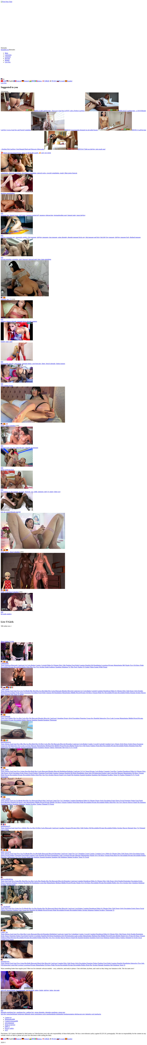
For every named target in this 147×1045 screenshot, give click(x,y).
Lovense (117, 718)
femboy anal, (5, 341)
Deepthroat (107, 691)
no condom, (5, 492)
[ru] (7, 662)
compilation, (5, 173)
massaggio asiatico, (22, 237)
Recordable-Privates (7, 667)
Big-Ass (39, 691)
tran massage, (53, 237)
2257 (6, 1030)
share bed (17, 1014)
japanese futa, (5, 215)
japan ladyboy (80, 215)
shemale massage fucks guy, (77, 237)
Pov (103, 693)
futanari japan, (14, 215)
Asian (17, 881)
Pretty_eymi (4, 592)
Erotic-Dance (20, 693)
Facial (31, 773)
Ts (84, 667)
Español (69, 81)
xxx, (32, 492)
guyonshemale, (21, 990)
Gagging (82, 665)
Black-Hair (42, 800)
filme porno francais (70, 173)
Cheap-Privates (90, 771)
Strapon (47, 747)
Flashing (69, 665)
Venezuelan (4, 777)
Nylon (131, 936)
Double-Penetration (124, 881)
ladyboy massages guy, (8, 237)
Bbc (31, 691)
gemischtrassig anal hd (13, 512)
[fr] (7, 590)
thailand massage (135, 237)
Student (28, 804)
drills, (36, 492)
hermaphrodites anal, (61, 215)
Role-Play (30, 667)
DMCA (7, 1026)
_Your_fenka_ (5, 689)
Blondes (65, 691)
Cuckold (44, 665)
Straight (3, 50)
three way (57, 492)
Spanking (59, 667)
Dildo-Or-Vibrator (53, 665)
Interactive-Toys (105, 718)
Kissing (104, 773)
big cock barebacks (95, 1014)
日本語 (46, 81)
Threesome (53, 720)
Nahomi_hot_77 (6, 299)
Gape (37, 855)
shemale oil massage (31, 448)
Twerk (75, 747)
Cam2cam (21, 665)
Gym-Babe (37, 936)
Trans (3, 665)
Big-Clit (38, 744)
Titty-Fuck (74, 667)
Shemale (18, 747)
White (101, 667)
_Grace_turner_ (6, 799)
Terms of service (10, 1025)
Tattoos (52, 747)
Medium (58, 883)
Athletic (10, 718)
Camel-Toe (56, 800)
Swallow (111, 775)
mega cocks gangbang (45, 1014)
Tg (69, 667)
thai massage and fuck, (93, 237)
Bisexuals (14, 665)
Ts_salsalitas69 (5, 907)
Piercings (13, 938)
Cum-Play (113, 771)
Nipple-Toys (129, 665)
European (28, 693)
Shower (130, 802)
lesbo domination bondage (60, 1014)
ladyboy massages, (43, 237)
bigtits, (41, 990)
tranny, (52, 492)
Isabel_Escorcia (6, 852)
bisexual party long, (34, 259)
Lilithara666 (4, 663)
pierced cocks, (42, 173)
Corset (87, 853)
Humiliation (97, 665)
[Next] (1, 151)
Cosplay (38, 665)
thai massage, (32, 237)
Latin (112, 718)
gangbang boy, (21, 1012)
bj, (49, 492)
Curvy (113, 744)
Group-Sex (90, 718)
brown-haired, (11, 990)
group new (61, 1012)
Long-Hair (114, 773)
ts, (9, 492)
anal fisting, (18, 363)
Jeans (87, 773)
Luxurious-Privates (107, 665)
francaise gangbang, (15, 173)
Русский (62, 81)
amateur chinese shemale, (9, 321)
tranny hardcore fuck (7, 470)
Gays (7, 50)
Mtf (123, 665)
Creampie (107, 771)
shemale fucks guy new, (8, 448)
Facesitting (34, 693)
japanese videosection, (47, 215)
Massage (34, 746)
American (8, 665)
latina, (52, 990)
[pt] (7, 850)
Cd (81, 771)
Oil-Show (137, 665)
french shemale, (51, 363)
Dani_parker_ (5, 552)
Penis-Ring (99, 746)
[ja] (7, 424)
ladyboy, (47, 990)
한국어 (54, 81)
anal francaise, (37, 363)
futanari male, (72, 215)
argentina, (15, 259)
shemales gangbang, (51, 1012)
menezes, (41, 492)
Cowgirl (96, 744)
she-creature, (14, 492)
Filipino (3, 910)
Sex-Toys (36, 667)
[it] (12, 687)
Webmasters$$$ (10, 1019)
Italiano (39, 81)
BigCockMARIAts (7, 879)
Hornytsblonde (5, 716)
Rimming (132, 746)
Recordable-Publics (20, 667)
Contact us (8, 1017)
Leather (80, 936)
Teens (16, 694)
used (10, 341)
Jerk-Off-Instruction (95, 773)
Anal (11, 691)
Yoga (7, 939)
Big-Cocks (51, 691)
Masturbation (118, 665)
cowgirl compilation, (53, 173)
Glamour (49, 693)
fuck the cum (5, 1014)
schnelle (11, 1014)
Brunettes (69, 744)
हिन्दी (33, 81)
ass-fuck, (22, 492)
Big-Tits (29, 718)
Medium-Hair (50, 746)
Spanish (23, 747)
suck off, (4, 990)
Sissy (2, 694)
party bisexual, (23, 259)
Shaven (143, 693)
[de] (7, 550)
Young (105, 667)
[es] (4, 297)
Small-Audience (50, 667)
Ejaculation (12, 693)
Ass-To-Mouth (25, 691)
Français (18, 81)
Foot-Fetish (75, 665)
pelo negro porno (33, 1014)
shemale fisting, (27, 363)
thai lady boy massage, (107, 237)
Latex (23, 746)
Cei (25, 665)
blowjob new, (20, 448)
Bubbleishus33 (5, 826)
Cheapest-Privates (71, 828)
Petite (142, 665)
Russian (133, 693)
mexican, (28, 492)
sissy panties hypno (7, 385)
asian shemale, (63, 237)
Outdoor (93, 746)
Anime (22, 771)
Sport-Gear (100, 938)
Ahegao (7, 691)
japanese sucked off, (33, 215)
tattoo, (37, 990)
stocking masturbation (8, 193)
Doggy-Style (134, 691)
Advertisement (9, 1023)
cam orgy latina (84, 1014)
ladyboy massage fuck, (122, 237)
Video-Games (94, 667)
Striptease (65, 667)
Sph (12, 694)
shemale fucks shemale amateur (27, 321)
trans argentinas (46, 259)
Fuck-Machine (5, 802)
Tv (72, 747)
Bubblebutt (63, 771)
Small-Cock (63, 775)
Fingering (83, 718)
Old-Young (86, 746)
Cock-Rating (31, 665)
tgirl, (46, 492)
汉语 (4, 81)
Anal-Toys (16, 691)
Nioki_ (3, 425)
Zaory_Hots (4, 769)
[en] (2, 297)
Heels (75, 773)
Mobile (72, 746)
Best (34, 691)
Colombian (60, 718)
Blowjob (70, 691)
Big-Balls (45, 691)
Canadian (61, 828)
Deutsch (26, 81)
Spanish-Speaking (44, 720)
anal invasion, (30, 990)
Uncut (3, 830)
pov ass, (3, 512)
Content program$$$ (11, 1021)
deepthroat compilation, (29, 173)
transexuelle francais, (7, 363)
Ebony (126, 744)
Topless (80, 667)
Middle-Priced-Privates (78, 693)
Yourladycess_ (5, 961)
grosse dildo (24, 1014)
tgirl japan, (22, 215)
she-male (57, 990)
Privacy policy (9, 1028)
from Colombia (10, 425)
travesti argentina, (6, 259)
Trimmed (128, 775)
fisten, (44, 363)
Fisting (133, 800)
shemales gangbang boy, (9, 1012)
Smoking (35, 720)
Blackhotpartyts (6, 742)
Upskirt (87, 667)
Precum (7, 775)
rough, (62, 173)
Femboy (36, 773)
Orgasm (95, 693)
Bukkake (70, 771)
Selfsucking (5, 747)
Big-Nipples (42, 881)
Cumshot (100, 691)
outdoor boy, (30, 1012)
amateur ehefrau (74, 1014)
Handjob (88, 665)
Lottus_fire (4, 932)
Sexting (42, 667)
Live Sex (7, 62)
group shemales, (40, 1012)
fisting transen (60, 363)
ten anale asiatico (6, 614)
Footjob (31, 936)
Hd (92, 665)
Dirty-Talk (62, 665)
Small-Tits (70, 775)
